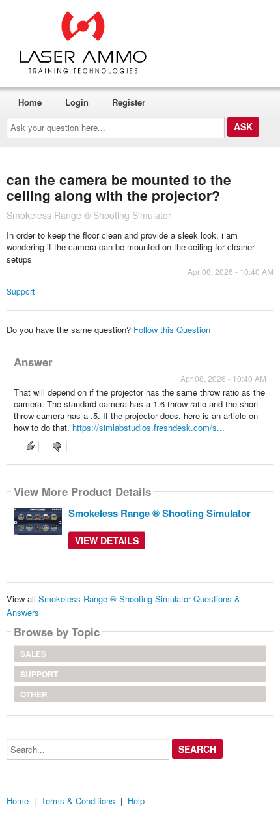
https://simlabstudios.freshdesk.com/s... (148, 427)
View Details (107, 540)
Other (34, 694)
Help (136, 801)
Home (30, 102)
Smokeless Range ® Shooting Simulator (159, 513)
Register (128, 102)
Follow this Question (171, 329)
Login (77, 102)
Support (21, 291)
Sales (33, 654)
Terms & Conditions (78, 801)
